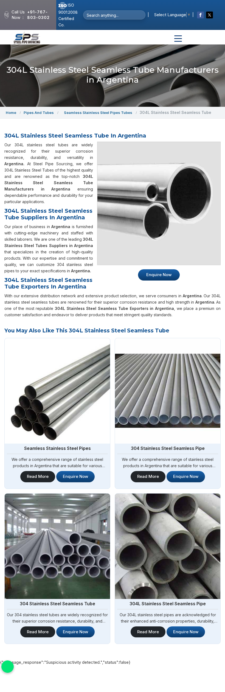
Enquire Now (158, 274)
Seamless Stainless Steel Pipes (57, 448)
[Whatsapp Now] (7, 666)
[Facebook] (200, 15)
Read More (38, 476)
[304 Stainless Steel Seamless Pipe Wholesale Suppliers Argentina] (167, 391)
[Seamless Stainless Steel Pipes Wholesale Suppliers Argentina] (57, 391)
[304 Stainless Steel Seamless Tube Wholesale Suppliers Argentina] (57, 546)
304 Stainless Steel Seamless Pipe (168, 448)
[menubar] (178, 38)
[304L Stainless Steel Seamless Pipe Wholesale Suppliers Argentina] (167, 546)
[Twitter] (209, 15)
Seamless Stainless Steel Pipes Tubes (98, 112)
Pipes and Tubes (39, 112)
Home (11, 112)
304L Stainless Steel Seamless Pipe (168, 603)
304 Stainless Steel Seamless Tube (57, 603)
